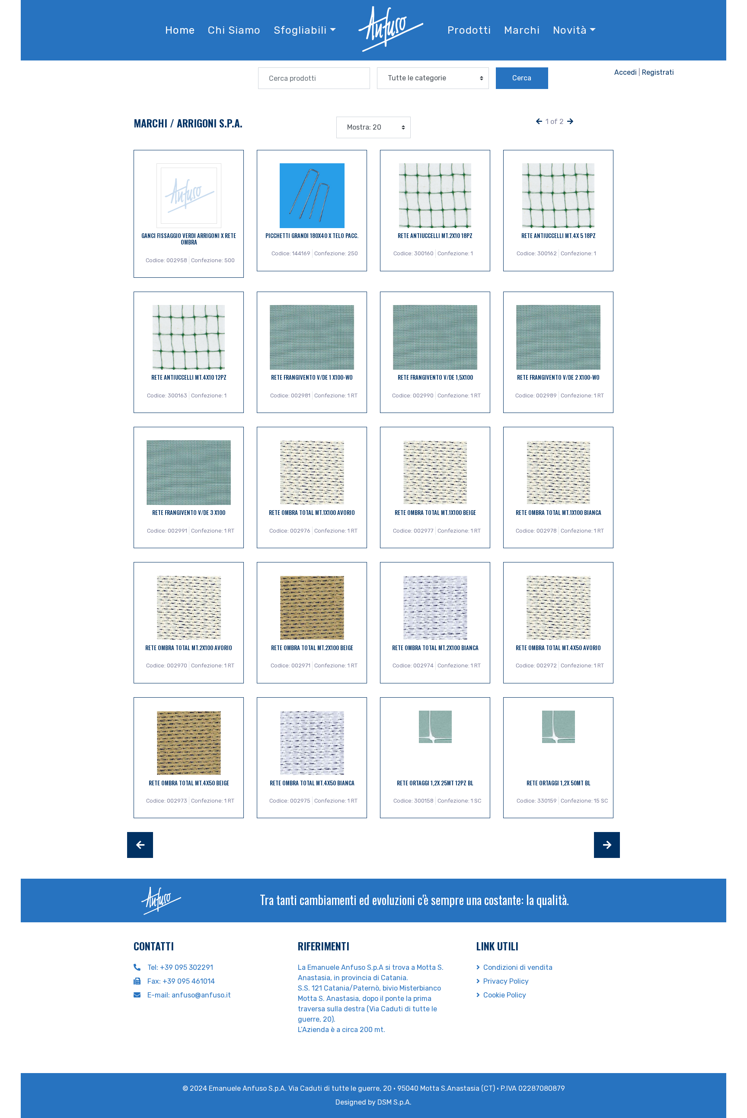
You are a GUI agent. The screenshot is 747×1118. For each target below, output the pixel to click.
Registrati (658, 72)
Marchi (522, 30)
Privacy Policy (506, 981)
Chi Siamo (234, 30)
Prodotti (469, 30)
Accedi (625, 72)
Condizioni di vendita (517, 967)
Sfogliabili (300, 30)
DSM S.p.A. (394, 1102)
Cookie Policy (504, 995)
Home (180, 30)
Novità (570, 30)
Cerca (521, 78)
